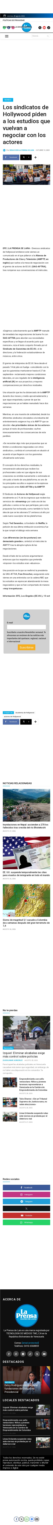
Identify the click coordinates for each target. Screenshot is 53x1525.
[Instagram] (16, 1354)
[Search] (48, 36)
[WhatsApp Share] (26, 1519)
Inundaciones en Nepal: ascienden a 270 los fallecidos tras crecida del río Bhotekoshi (25, 826)
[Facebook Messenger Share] (31, 1519)
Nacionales (8, 1048)
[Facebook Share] (16, 1519)
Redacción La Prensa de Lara (22, 150)
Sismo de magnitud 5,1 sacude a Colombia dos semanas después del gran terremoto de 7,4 (26, 923)
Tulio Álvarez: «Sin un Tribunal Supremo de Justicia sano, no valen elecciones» (33, 1102)
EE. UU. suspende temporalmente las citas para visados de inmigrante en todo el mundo (26, 874)
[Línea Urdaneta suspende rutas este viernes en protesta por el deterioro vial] (10, 1117)
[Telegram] (23, 1354)
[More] (35, 157)
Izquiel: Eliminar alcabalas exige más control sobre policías (24, 1054)
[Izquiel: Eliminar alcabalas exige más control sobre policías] (26, 1033)
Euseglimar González (13, 1060)
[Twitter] (37, 1354)
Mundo (8, 100)
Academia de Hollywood (25, 713)
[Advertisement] (26, 68)
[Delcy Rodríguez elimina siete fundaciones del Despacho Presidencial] (26, 1380)
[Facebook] (9, 1354)
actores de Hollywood (12, 716)
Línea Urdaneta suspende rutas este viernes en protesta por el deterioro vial (33, 1116)
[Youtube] (44, 1354)
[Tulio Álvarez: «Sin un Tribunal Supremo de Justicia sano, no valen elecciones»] (10, 1102)
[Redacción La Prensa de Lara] (5, 150)
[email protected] (30, 1343)
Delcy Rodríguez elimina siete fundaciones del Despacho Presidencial (21, 1388)
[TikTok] (30, 1354)
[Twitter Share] (21, 1519)
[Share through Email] (36, 1519)
